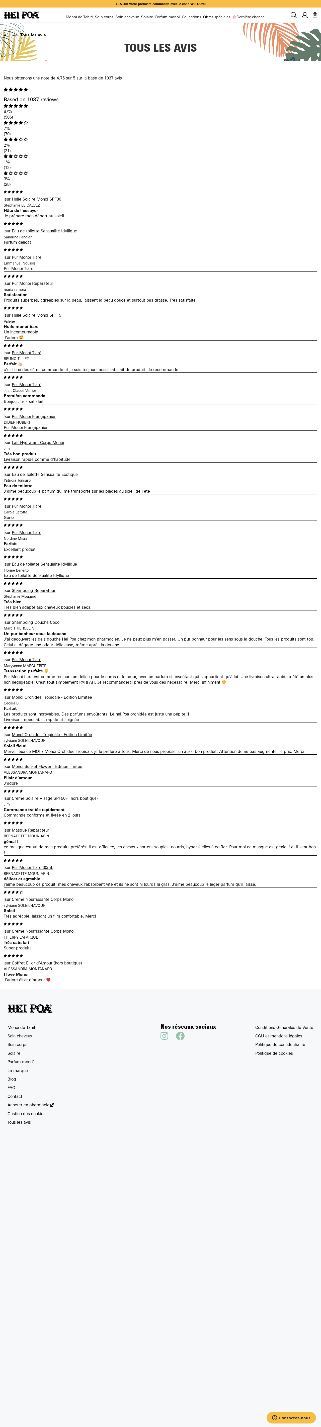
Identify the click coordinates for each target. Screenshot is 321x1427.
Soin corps (104, 17)
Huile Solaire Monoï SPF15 (36, 315)
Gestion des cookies (26, 1113)
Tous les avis (19, 1122)
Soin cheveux (127, 17)
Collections (191, 17)
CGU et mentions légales (278, 1036)
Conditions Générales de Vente (284, 1027)
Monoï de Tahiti (79, 17)
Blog (12, 1079)
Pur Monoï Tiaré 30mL (32, 867)
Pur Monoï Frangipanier (34, 416)
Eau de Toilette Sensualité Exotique (45, 474)
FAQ (11, 1087)
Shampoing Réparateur (33, 590)
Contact (15, 1096)
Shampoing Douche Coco (35, 622)
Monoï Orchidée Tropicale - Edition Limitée (52, 697)
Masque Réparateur (30, 830)
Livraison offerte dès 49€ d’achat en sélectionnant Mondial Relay (160, 4)
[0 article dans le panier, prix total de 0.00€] (315, 15)
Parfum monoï (167, 17)
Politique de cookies (274, 1053)
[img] (160, 89)
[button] (160, 106)
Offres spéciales (216, 17)
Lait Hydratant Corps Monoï (38, 442)
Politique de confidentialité (280, 1044)
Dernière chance (250, 17)
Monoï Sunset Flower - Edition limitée (47, 766)
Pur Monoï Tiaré (26, 257)
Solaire (147, 17)
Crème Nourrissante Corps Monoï (43, 899)
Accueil (10, 35)
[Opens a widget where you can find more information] (291, 1418)
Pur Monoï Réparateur (32, 283)
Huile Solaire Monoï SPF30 (36, 199)
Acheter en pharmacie (28, 1105)
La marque (18, 1070)
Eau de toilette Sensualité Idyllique (44, 230)
